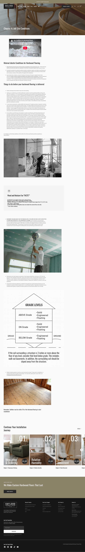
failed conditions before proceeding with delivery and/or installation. (25, 76)
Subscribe (14, 531)
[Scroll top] (84, 551)
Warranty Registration (47, 511)
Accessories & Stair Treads (29, 506)
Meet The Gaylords (61, 506)
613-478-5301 (74, 516)
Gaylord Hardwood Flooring (71, 544)
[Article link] (16, 452)
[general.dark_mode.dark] (73, 6)
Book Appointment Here (76, 512)
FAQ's (43, 509)
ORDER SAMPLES (10, 491)
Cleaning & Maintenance (47, 506)
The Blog (44, 508)
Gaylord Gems (60, 509)
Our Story (60, 504)
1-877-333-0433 (75, 515)
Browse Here (46, 1)
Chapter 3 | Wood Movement (61, 468)
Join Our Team (60, 511)
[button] (75, 6)
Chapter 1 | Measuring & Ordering (10, 468)
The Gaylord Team (61, 508)
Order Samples (27, 509)
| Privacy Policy (78, 544)
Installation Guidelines (46, 504)
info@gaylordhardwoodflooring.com (14, 374)
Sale (26, 511)
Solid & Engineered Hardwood (30, 504)
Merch (26, 508)
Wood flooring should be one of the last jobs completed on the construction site (23, 66)
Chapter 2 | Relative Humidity (36, 468)
